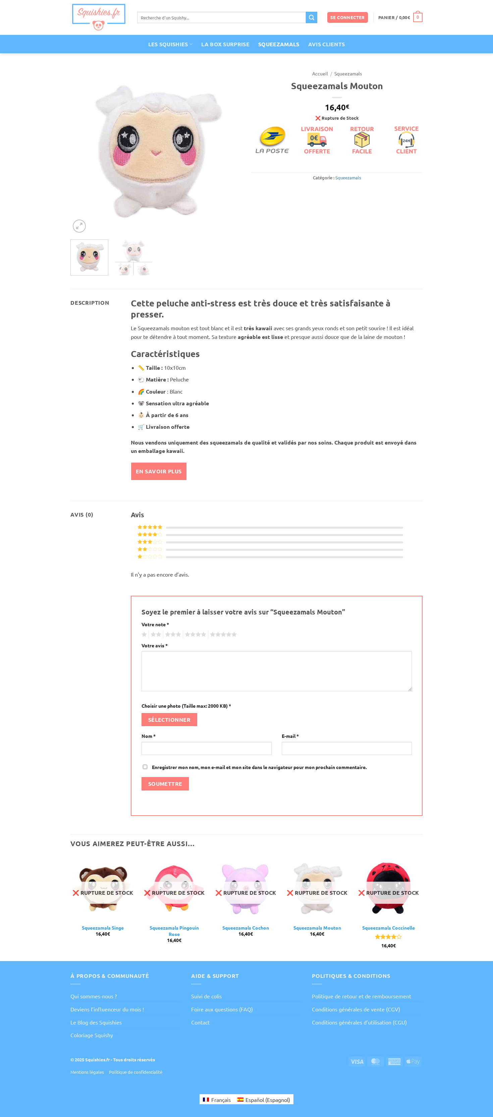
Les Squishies (168, 44)
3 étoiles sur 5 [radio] (172, 634)
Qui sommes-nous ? (93, 996)
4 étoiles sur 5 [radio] (194, 634)
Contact (200, 1022)
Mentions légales (87, 1072)
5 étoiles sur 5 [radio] (222, 634)
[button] (347, 17)
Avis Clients (326, 44)
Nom (149, 736)
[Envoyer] (311, 17)
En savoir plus (159, 471)
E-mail (290, 736)
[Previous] (82, 150)
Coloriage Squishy (91, 1035)
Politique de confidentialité (135, 1072)
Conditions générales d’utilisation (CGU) (359, 1022)
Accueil (320, 73)
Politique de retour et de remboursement (361, 996)
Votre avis (155, 645)
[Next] (230, 150)
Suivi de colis (206, 996)
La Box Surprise (225, 44)
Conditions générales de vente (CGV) (356, 1009)
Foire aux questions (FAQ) (222, 1009)
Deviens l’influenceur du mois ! (107, 1009)
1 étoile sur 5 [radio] (143, 634)
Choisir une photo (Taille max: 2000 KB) (186, 706)
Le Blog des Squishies (96, 1022)
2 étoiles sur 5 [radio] (155, 634)
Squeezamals (278, 44)
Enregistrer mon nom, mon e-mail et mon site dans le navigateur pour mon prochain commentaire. (259, 767)
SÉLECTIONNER (169, 719)
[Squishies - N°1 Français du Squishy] (98, 17)
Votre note (155, 624)
